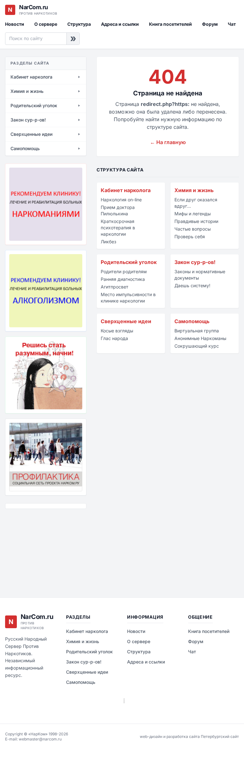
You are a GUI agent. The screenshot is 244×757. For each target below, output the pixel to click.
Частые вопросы (192, 229)
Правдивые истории (196, 221)
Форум (210, 24)
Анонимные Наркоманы (200, 338)
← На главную (168, 142)
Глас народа (114, 338)
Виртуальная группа (196, 330)
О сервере (45, 24)
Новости (14, 24)
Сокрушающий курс (196, 346)
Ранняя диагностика (123, 279)
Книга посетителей (170, 24)
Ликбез (108, 241)
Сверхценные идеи (126, 321)
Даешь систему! (192, 285)
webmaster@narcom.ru (40, 739)
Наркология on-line (121, 199)
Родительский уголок (129, 262)
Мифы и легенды (192, 213)
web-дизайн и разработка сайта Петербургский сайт (189, 736)
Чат (232, 24)
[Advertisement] (37, 548)
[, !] (45, 375)
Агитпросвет (114, 286)
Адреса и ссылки (120, 24)
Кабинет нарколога (126, 190)
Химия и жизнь (194, 190)
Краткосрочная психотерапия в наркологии (118, 228)
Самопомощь (191, 321)
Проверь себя (189, 236)
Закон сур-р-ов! (194, 262)
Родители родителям (124, 271)
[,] (45, 457)
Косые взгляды (117, 330)
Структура (79, 24)
